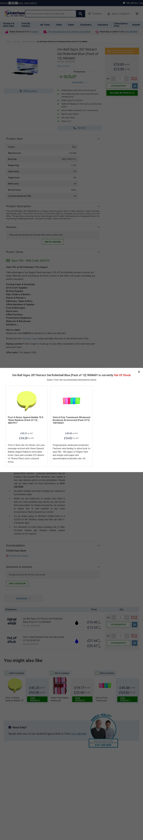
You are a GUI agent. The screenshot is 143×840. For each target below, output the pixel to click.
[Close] (139, 372)
